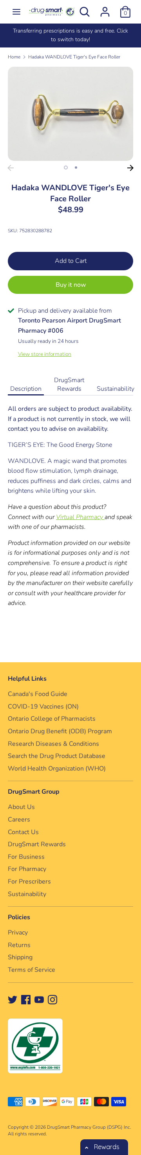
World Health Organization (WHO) (57, 768)
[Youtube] (39, 999)
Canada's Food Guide (37, 694)
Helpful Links (27, 678)
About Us (21, 807)
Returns (19, 945)
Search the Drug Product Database (56, 756)
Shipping (20, 957)
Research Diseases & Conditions (53, 744)
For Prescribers (29, 881)
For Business (26, 857)
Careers (19, 819)
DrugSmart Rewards (69, 384)
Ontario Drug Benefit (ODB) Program (60, 731)
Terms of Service (31, 970)
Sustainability (115, 388)
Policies (19, 917)
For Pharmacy (27, 869)
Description (26, 388)
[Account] (105, 8)
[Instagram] (52, 999)
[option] (70, 114)
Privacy (18, 932)
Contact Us (23, 832)
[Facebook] (26, 999)
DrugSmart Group (34, 791)
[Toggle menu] (16, 11)
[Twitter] (12, 999)
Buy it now (71, 285)
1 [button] (66, 167)
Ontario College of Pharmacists (52, 718)
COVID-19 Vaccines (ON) (43, 706)
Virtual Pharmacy (80, 517)
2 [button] (76, 167)
